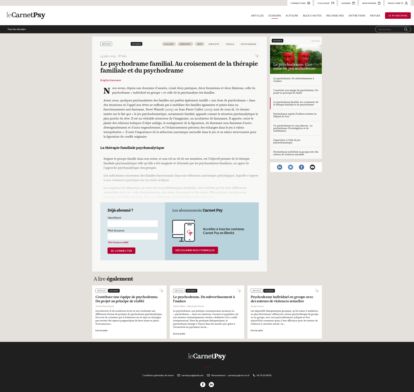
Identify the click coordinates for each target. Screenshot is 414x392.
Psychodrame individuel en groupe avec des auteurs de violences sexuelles (295, 153)
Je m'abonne (398, 15)
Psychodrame (248, 44)
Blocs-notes (312, 15)
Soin (199, 44)
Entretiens (357, 15)
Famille (230, 44)
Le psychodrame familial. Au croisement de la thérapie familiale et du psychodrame (295, 103)
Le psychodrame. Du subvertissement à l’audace (293, 80)
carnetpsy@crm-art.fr (239, 375)
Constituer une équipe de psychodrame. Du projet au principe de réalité (295, 91)
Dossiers (274, 15)
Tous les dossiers (16, 29)
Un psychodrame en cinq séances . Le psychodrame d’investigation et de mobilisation (292, 128)
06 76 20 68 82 (264, 375)
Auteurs (292, 15)
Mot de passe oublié (118, 242)
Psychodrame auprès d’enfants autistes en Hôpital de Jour (295, 115)
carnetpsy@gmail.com (192, 375)
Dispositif (185, 44)
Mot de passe (116, 230)
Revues (375, 15)
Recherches (335, 15)
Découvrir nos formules (195, 250)
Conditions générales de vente (158, 375)
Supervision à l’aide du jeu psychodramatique (286, 141)
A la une (169, 44)
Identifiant (114, 217)
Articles (257, 15)
